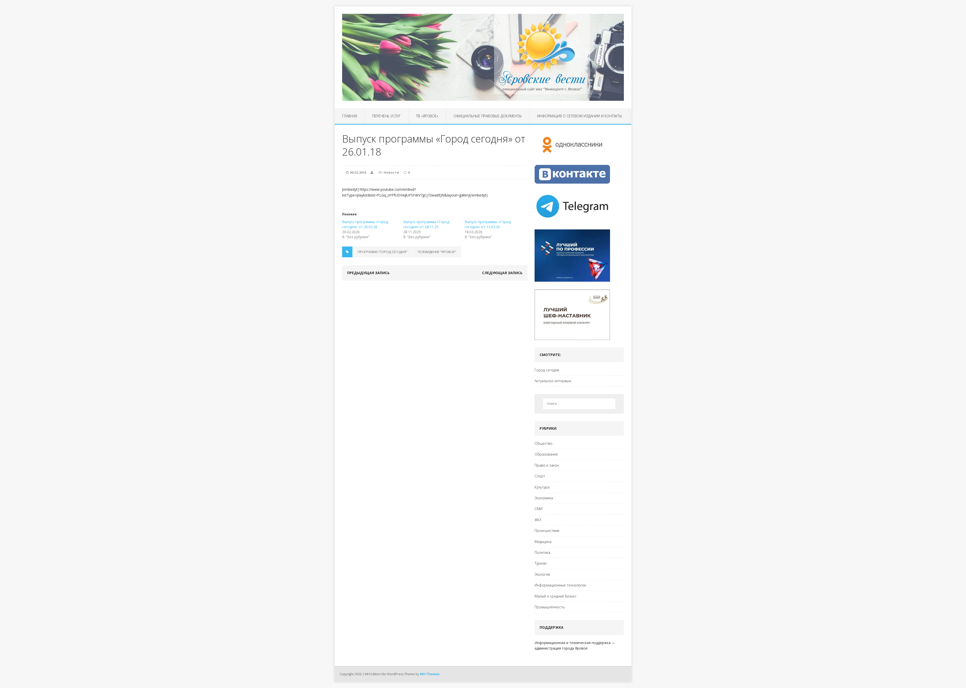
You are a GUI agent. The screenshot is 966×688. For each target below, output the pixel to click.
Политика (542, 552)
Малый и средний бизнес (556, 596)
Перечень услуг (386, 116)
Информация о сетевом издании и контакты (579, 116)
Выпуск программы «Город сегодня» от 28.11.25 (426, 224)
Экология (542, 574)
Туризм (540, 563)
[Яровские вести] (483, 57)
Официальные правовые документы (488, 116)
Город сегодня (547, 370)
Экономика (544, 498)
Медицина (543, 541)
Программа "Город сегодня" (382, 252)
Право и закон (547, 465)
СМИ (538, 508)
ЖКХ (538, 519)
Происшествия (547, 530)
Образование (546, 454)
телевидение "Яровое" (437, 252)
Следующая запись (502, 272)
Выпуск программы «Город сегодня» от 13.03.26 (488, 224)
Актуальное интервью (553, 380)
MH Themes (429, 674)
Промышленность (550, 607)
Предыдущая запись (368, 272)
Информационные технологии (560, 585)
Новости (391, 172)
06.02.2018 (358, 172)
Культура (542, 487)
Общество (543, 443)
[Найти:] (579, 404)
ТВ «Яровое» (427, 116)
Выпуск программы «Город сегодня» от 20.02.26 (365, 224)
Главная (349, 116)
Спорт (540, 476)
